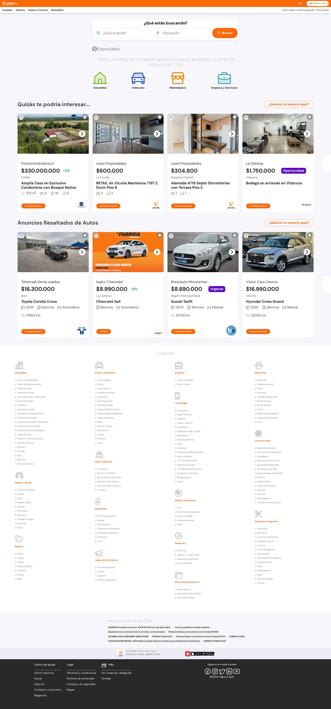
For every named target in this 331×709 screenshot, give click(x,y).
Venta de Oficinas (25, 392)
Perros (260, 409)
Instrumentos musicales (188, 512)
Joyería (20, 558)
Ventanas (21, 523)
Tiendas (106, 678)
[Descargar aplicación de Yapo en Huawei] (188, 654)
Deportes (180, 543)
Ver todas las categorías (116, 673)
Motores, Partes (104, 426)
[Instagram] (215, 671)
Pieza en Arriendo (25, 443)
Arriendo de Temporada (28, 426)
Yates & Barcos (103, 461)
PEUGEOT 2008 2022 (162, 636)
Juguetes (101, 575)
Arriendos (21, 405)
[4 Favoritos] (171, 235)
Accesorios (102, 396)
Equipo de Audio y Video (189, 431)
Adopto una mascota (267, 417)
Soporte (39, 684)
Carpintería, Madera (266, 448)
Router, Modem (184, 456)
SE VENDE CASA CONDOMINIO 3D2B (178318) (128, 636)
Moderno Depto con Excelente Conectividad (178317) (200, 636)
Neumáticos (102, 430)
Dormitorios (22, 511)
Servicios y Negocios (266, 521)
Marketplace (57, 10)
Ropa (19, 579)
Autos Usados (104, 380)
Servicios (261, 490)
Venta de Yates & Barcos (109, 485)
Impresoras (182, 435)
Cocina (20, 494)
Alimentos (261, 380)
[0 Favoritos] (21, 117)
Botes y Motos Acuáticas (109, 477)
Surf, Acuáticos (184, 563)
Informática (182, 427)
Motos (100, 384)
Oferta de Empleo (185, 380)
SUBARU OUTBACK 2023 (215, 641)
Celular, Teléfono (185, 423)
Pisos (19, 498)
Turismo (261, 583)
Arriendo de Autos (106, 392)
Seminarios (102, 537)
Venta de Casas (24, 388)
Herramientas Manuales (268, 464)
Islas (19, 455)
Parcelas (21, 451)
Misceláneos (263, 456)
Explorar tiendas (289, 10)
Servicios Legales (265, 579)
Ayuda (38, 678)
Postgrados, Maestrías (107, 532)
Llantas (100, 434)
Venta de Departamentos (29, 384)
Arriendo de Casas (26, 409)
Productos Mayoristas (267, 537)
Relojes (20, 574)
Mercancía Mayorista (187, 582)
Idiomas (100, 520)
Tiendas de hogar (25, 519)
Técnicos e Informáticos (108, 528)
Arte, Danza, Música (106, 516)
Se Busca (101, 438)
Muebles (21, 506)
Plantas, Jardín (24, 502)
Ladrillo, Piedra (264, 481)
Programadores (264, 562)
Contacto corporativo (47, 690)
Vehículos (20, 10)
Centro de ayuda (322, 10)
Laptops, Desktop (185, 439)
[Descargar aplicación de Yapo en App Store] (196, 654)
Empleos (180, 372)
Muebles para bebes (106, 580)
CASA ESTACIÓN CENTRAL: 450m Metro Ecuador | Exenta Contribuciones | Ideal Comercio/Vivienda (154, 641)
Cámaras (181, 418)
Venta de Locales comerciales (31, 396)
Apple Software (184, 414)
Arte (179, 507)
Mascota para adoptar (268, 413)
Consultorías (263, 553)
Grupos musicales (185, 520)
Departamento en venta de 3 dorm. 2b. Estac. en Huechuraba (136, 632)
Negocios (21, 459)
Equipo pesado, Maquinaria (110, 413)
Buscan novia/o (264, 401)
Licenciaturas (103, 524)
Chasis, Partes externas (108, 409)
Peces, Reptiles (264, 405)
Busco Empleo (183, 384)
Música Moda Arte (185, 500)
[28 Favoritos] (96, 235)
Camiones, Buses (105, 405)
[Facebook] (207, 671)
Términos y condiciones (81, 673)
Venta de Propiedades (27, 380)
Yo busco (101, 490)
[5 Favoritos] (171, 117)
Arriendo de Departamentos (30, 413)
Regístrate (40, 695)
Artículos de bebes (106, 567)
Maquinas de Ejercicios (188, 559)
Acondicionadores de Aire (189, 469)
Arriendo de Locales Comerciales (32, 422)
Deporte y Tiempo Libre (188, 554)
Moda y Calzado (24, 566)
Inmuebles (7, 10)
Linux (179, 444)
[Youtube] (236, 671)
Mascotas (260, 372)
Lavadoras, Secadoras (187, 473)
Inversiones (262, 528)
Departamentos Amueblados (31, 430)
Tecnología (181, 403)
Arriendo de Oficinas (26, 417)
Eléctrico (261, 477)
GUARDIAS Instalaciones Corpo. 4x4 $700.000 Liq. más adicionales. (139, 627)
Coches (100, 571)
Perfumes (21, 570)
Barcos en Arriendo (106, 473)
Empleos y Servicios (38, 10)
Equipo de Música (105, 417)
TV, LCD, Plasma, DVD (187, 460)
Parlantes (181, 448)
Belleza (19, 546)
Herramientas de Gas (267, 469)
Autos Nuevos (103, 388)
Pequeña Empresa (265, 541)
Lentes (20, 562)
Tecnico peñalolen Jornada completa (192, 627)
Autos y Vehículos (105, 372)
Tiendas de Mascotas (267, 396)
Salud (259, 574)
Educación (101, 508)
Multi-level (262, 532)
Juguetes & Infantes (106, 560)
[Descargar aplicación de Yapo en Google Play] (208, 654)
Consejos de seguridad (305, 10)
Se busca (21, 515)
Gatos (260, 388)
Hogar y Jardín (23, 482)
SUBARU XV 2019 (237, 636)
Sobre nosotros (44, 673)
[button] (82, 133)
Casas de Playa (24, 434)
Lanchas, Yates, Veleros (108, 481)
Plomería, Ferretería (266, 485)
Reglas (71, 690)
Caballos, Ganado (265, 384)
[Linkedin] (229, 671)
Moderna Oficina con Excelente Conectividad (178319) (193, 632)
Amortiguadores (105, 401)
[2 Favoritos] (21, 235)
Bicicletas (181, 550)
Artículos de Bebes (26, 490)
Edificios (21, 447)
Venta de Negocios (266, 549)
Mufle (99, 422)
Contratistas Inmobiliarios (269, 452)
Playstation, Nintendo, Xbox (190, 452)
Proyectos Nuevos (25, 463)
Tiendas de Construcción (269, 502)
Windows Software (186, 464)
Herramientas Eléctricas (268, 460)
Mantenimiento (264, 498)
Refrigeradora (183, 477)
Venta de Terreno (25, 401)
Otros (20, 527)
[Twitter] (222, 671)
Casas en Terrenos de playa (30, 438)
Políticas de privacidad (80, 678)
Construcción (262, 440)
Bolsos (20, 553)
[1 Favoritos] (246, 235)
